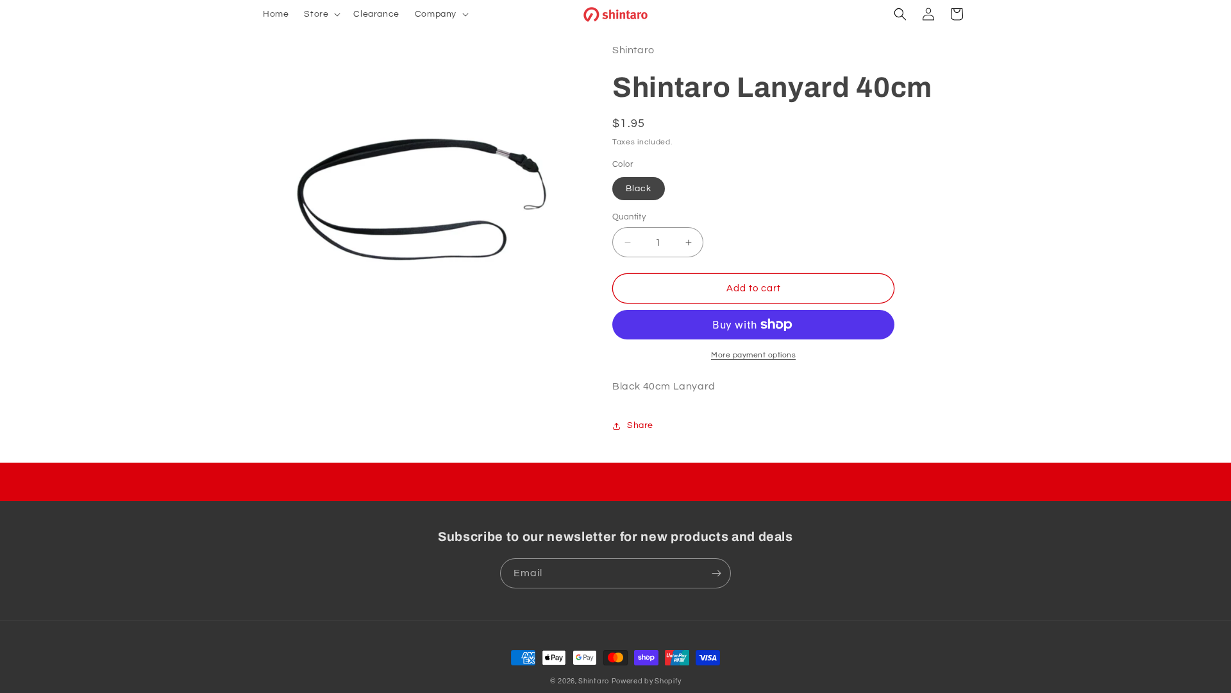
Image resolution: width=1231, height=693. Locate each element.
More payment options (753, 355)
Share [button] (640, 425)
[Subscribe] (716, 573)
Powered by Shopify (647, 681)
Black (638, 188)
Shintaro (593, 681)
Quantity (629, 216)
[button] (321, 14)
